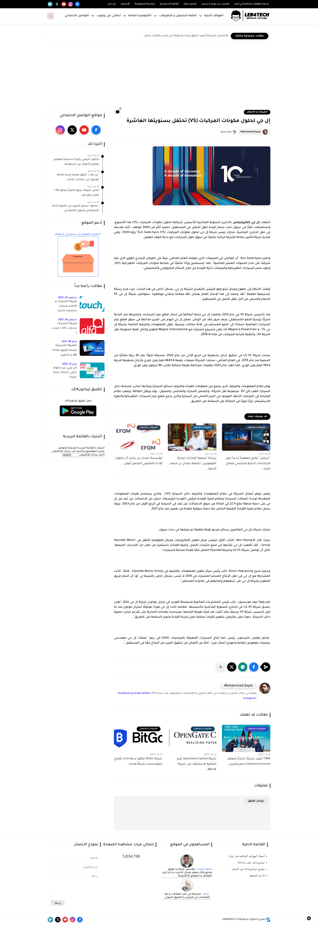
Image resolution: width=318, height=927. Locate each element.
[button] (253, 667)
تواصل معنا (190, 4)
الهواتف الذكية (213, 15)
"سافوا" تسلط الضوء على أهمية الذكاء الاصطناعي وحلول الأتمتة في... (75, 208)
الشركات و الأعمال (257, 112)
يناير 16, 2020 (69, 364)
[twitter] (56, 4)
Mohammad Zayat (251, 132)
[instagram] (70, 4)
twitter (146, 693)
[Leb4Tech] (250, 16)
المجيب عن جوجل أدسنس (215, 4)
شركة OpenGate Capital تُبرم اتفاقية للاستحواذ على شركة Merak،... (196, 764)
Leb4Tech (228, 919)
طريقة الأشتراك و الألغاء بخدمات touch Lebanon (66, 306)
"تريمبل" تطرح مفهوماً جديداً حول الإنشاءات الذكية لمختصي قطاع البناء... (247, 464)
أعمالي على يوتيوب (109, 15)
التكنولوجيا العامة (139, 15)
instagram (250, 698)
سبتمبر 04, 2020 (67, 297)
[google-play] (50, 4)
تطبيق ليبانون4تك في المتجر (248, 869)
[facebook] (77, 4)
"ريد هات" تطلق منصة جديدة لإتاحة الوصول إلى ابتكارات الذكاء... (78, 177)
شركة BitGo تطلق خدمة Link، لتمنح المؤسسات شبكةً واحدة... (138, 761)
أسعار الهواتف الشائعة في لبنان (251, 4)
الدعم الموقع (257, 875)
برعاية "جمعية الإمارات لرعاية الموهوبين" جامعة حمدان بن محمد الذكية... (192, 464)
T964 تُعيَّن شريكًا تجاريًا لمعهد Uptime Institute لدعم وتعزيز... (248, 761)
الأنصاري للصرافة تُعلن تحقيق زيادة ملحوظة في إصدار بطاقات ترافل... (184, 35)
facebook (124, 693)
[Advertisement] (159, 76)
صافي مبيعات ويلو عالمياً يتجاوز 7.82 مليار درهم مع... (76, 193)
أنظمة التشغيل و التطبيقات (178, 15)
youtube (135, 693)
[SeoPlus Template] (268, 919)
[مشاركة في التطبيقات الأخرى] (220, 667)
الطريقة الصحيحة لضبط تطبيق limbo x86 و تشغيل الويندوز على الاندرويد (64, 351)
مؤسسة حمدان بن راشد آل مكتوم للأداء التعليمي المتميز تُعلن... (139, 461)
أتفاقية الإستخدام (169, 4)
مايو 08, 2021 (69, 341)
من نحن (112, 4)
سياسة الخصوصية (145, 4)
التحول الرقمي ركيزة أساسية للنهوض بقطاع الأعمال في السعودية (76, 162)
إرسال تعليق (256, 801)
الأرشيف (125, 4)
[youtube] (63, 4)
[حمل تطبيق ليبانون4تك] (78, 418)
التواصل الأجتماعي (77, 15)
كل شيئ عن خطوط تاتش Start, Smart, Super (65, 373)
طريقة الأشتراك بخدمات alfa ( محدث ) (64, 328)
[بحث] (50, 16)
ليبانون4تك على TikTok (251, 862)
